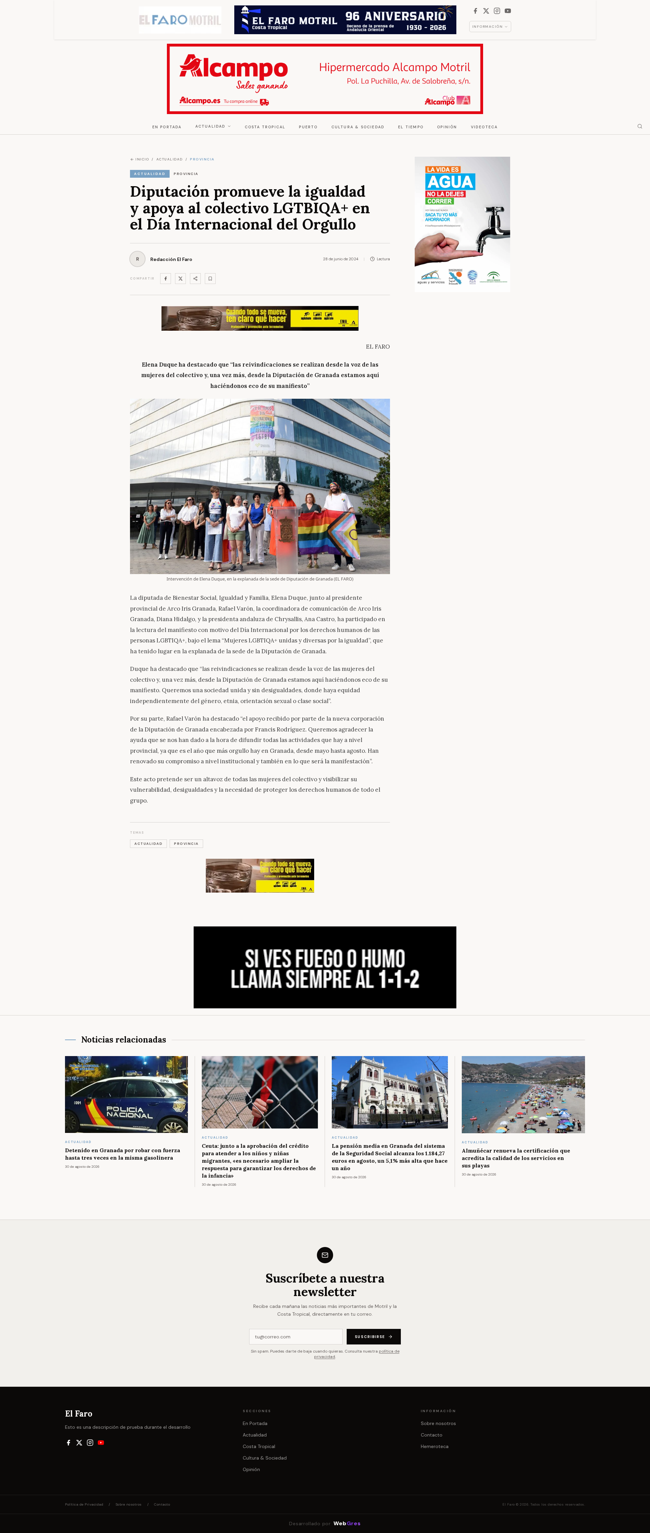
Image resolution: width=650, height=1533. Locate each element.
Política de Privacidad (84, 1504)
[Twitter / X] (180, 278)
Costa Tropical (265, 127)
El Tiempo (411, 127)
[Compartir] (195, 278)
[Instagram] (497, 10)
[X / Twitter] (486, 10)
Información (487, 26)
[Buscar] (640, 126)
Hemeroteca (435, 1446)
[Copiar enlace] (210, 278)
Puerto (308, 127)
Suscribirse (370, 1336)
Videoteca (484, 127)
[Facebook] (475, 10)
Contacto (431, 1435)
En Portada (167, 127)
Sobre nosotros (438, 1423)
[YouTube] (507, 10)
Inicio (142, 159)
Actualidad (210, 126)
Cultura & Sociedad (358, 127)
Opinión (447, 127)
